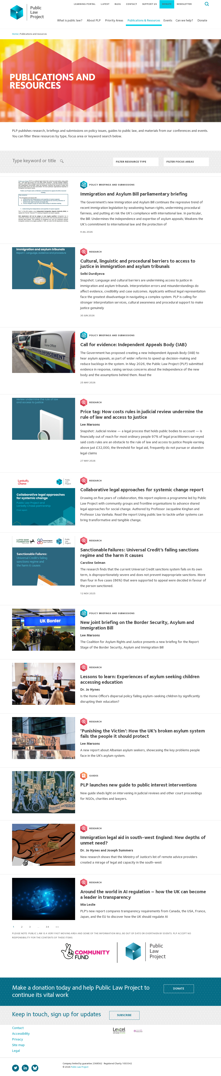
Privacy (17, 1039)
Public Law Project (79, 1067)
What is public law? (69, 20)
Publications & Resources (144, 20)
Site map (18, 1045)
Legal (16, 1051)
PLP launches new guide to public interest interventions (138, 785)
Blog (118, 4)
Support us (149, 4)
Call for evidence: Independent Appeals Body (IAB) (133, 345)
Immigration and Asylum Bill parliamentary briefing (133, 194)
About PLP (94, 20)
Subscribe (124, 1015)
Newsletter (184, 4)
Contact (131, 4)
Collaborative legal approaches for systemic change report (141, 490)
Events (168, 20)
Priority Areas (114, 20)
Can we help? (184, 20)
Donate (167, 4)
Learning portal (85, 4)
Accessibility (21, 1034)
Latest (105, 4)
